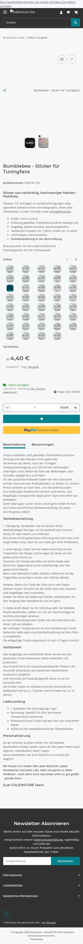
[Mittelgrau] (57, 269)
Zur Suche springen (48, 2)
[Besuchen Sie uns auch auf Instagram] (7, 913)
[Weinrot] (73, 288)
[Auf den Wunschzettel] (72, 59)
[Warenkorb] (76, 12)
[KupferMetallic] (10, 326)
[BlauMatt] (57, 307)
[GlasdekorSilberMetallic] (57, 336)
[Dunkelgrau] (73, 269)
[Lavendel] (41, 298)
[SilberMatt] (57, 317)
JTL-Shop (48, 939)
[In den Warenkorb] (6, 50)
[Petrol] (10, 288)
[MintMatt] (10, 317)
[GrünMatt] (26, 317)
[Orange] (26, 298)
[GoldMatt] (73, 317)
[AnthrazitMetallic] (41, 326)
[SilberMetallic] (41, 336)
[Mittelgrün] (41, 288)
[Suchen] (75, 22)
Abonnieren (65, 861)
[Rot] (57, 288)
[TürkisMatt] (73, 307)
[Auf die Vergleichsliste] (62, 59)
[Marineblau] (41, 279)
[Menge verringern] (7, 407)
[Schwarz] (26, 269)
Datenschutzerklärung (48, 839)
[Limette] (26, 288)
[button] (61, 12)
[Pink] (57, 298)
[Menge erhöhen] (75, 407)
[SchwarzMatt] (26, 307)
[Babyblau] (10, 279)
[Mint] (57, 279)
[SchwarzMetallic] (26, 326)
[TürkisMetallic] (73, 326)
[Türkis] (73, 279)
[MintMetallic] (10, 336)
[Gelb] (10, 298)
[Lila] (73, 298)
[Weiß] (10, 269)
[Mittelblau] (26, 279)
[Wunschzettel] (68, 12)
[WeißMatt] (10, 307)
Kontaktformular (60, 211)
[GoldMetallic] (26, 336)
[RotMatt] (41, 307)
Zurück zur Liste (15, 37)
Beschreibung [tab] (14, 444)
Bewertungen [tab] (43, 444)
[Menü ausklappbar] (5, 10)
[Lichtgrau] (41, 269)
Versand (33, 367)
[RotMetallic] (57, 326)
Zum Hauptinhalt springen (17, 2)
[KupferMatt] (41, 317)
